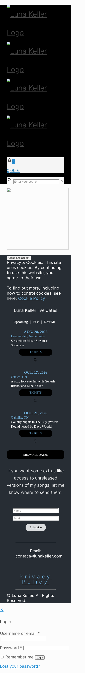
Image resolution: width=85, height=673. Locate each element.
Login (40, 657)
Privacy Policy (35, 579)
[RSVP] (36, 360)
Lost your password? (20, 666)
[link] (62, 181)
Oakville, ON (20, 417)
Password (11, 647)
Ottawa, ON (19, 377)
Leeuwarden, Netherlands (28, 336)
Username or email (20, 633)
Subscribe (36, 527)
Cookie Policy (31, 298)
